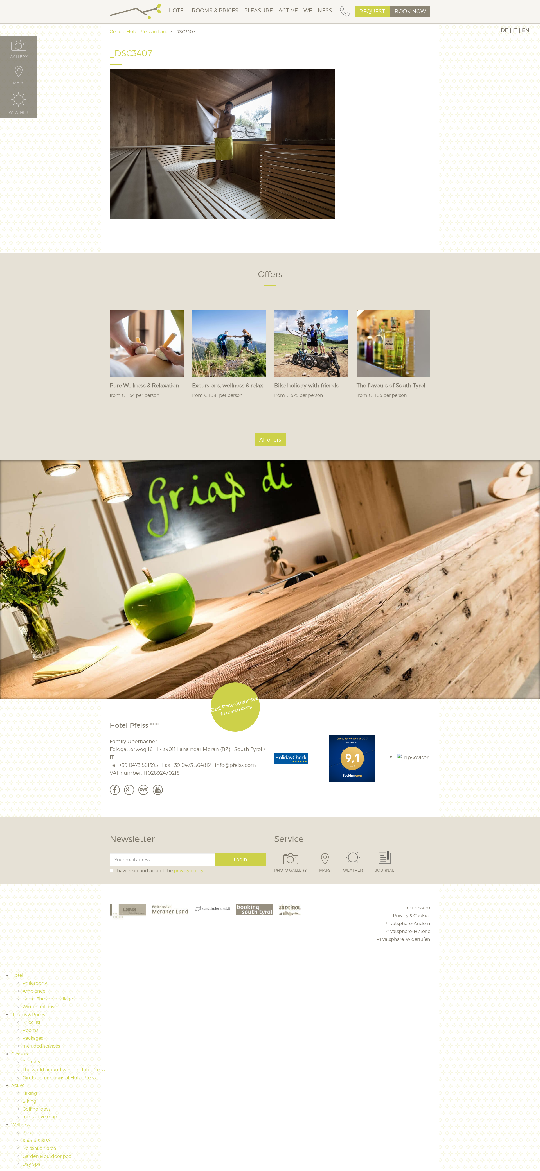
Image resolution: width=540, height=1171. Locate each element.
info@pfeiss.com (235, 765)
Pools (28, 1132)
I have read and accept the (158, 870)
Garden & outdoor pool (47, 1156)
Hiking (29, 1093)
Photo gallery (290, 870)
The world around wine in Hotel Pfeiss (63, 1069)
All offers (270, 440)
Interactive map (39, 1117)
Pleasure (258, 10)
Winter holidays (39, 1006)
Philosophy (34, 983)
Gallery (19, 56)
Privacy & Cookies (411, 915)
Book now (410, 11)
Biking (29, 1101)
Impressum (417, 907)
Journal (384, 870)
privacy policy (188, 870)
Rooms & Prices (215, 10)
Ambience (33, 991)
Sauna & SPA (36, 1140)
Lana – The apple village (47, 999)
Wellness (317, 10)
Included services (41, 1046)
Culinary (31, 1061)
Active (288, 10)
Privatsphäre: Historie (407, 931)
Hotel (177, 10)
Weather (353, 870)
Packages (32, 1038)
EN (525, 30)
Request (372, 11)
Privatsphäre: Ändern (407, 923)
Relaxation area (39, 1148)
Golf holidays (36, 1109)
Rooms (30, 1030)
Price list (31, 1022)
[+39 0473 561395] (345, 12)
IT (515, 30)
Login (240, 859)
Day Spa (31, 1164)
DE (504, 30)
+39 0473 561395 (138, 765)
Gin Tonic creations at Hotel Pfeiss (59, 1077)
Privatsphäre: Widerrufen (403, 939)
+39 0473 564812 (191, 765)
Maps (325, 870)
